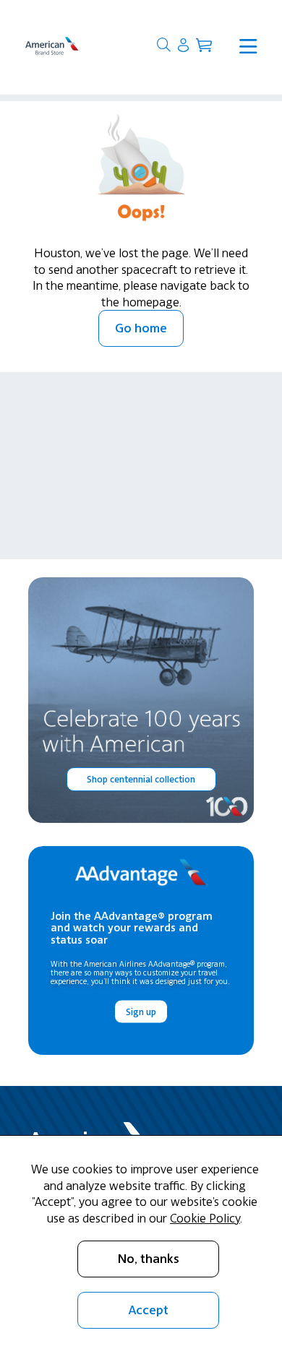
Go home (141, 328)
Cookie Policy (205, 1218)
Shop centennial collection (141, 779)
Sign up (141, 1011)
